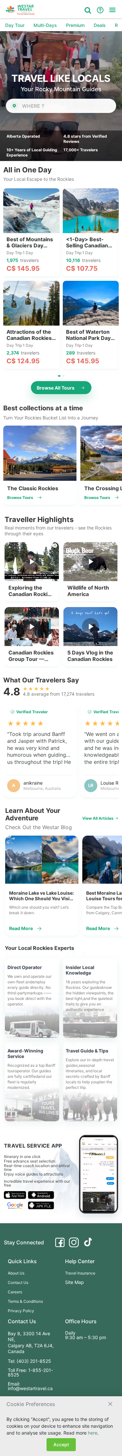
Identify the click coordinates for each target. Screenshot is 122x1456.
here (92, 1433)
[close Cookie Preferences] (110, 1404)
